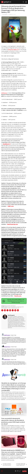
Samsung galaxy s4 (4, 308)
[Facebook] (2, 310)
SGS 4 (10, 308)
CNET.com (11, 206)
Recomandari (7, 305)
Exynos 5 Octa (10, 306)
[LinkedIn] (15, 310)
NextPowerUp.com (12, 224)
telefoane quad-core (15, 308)
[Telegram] (13, 310)
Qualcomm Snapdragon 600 (18, 306)
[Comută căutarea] (23, 2)
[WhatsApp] (5, 310)
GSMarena (4, 93)
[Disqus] (14, 349)
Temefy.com (17, 296)
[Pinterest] (10, 310)
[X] (7, 310)
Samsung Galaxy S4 (13, 49)
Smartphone (13, 305)
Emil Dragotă (5, 14)
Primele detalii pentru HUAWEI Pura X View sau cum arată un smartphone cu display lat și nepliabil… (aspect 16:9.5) (13, 452)
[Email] (18, 310)
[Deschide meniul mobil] (26, 2)
